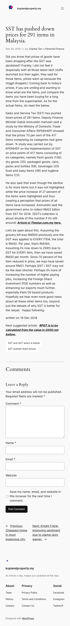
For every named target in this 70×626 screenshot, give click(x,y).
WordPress (28, 618)
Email (10, 459)
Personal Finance (54, 48)
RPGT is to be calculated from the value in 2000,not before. (32, 330)
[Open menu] (62, 8)
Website (11, 475)
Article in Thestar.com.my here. (39, 222)
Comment (13, 403)
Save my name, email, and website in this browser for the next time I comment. (35, 496)
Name (11, 443)
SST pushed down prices (22, 348)
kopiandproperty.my (29, 8)
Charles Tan (35, 48)
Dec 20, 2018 (13, 48)
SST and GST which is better (24, 343)
